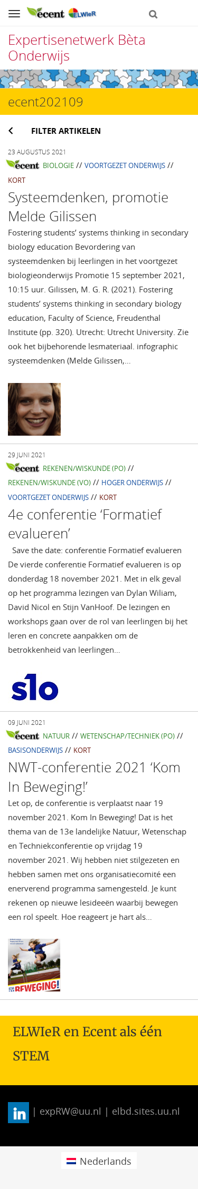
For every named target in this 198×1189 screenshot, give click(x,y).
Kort (16, 180)
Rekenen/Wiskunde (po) (84, 468)
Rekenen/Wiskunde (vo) (49, 482)
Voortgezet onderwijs (124, 165)
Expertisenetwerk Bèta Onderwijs (77, 47)
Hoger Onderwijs (132, 482)
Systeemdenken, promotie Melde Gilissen (88, 206)
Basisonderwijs (35, 750)
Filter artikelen (66, 130)
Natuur (56, 736)
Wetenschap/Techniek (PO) (127, 736)
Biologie (58, 165)
